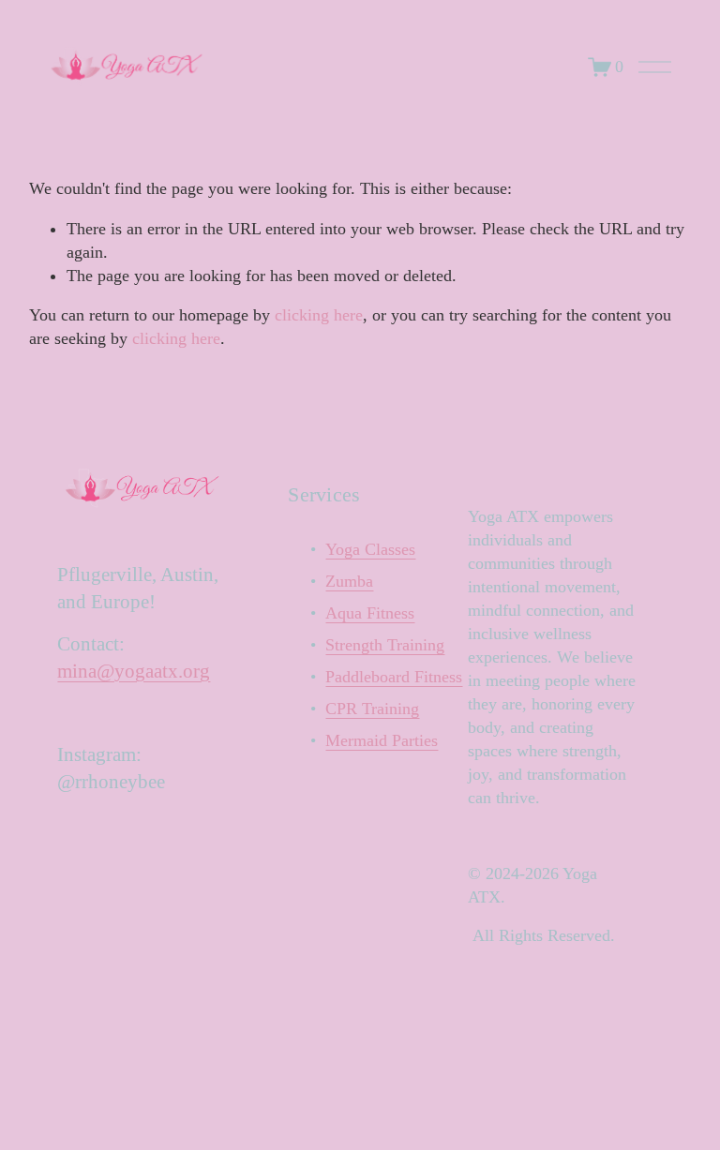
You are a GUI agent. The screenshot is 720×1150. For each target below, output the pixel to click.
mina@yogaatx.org (133, 671)
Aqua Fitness (369, 613)
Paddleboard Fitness (393, 676)
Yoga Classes (370, 549)
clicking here (319, 315)
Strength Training (384, 644)
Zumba (349, 581)
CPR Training (372, 708)
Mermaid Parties (381, 740)
